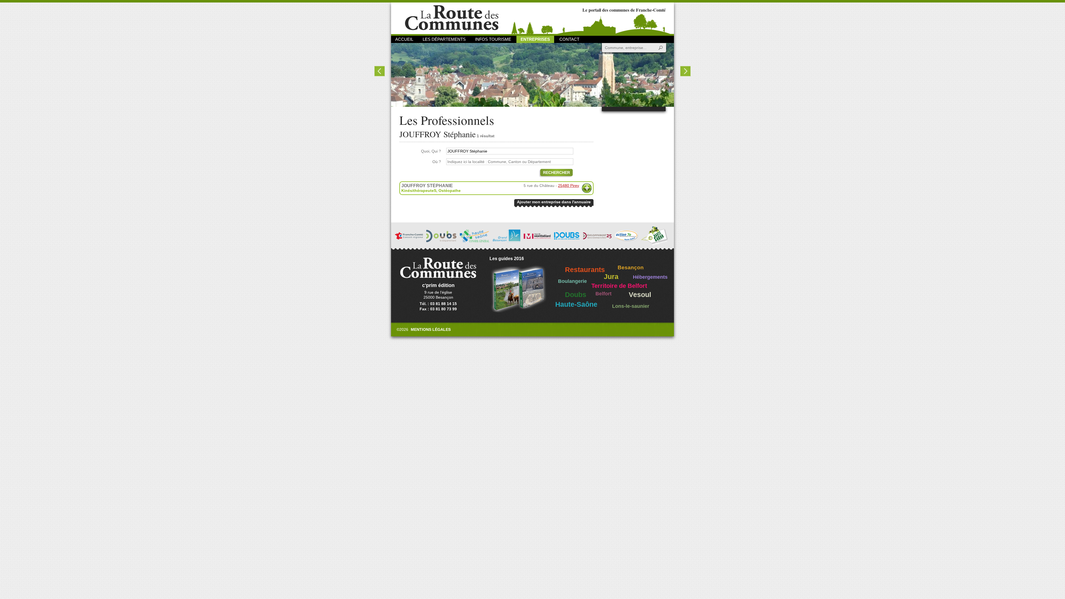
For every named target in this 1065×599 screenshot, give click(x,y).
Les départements (444, 39)
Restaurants (585, 269)
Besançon (631, 267)
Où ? (436, 161)
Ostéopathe (449, 190)
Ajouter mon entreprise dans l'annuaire (554, 202)
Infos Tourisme (493, 39)
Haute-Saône (576, 304)
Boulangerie (572, 281)
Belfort (603, 293)
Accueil (404, 39)
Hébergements (650, 277)
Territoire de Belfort (619, 286)
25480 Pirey (568, 185)
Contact (569, 39)
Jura (611, 276)
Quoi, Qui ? (431, 151)
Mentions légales (431, 329)
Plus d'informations (587, 188)
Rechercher (556, 172)
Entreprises (535, 39)
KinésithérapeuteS (418, 190)
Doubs (575, 294)
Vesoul (640, 294)
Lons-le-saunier (630, 306)
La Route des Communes (451, 17)
